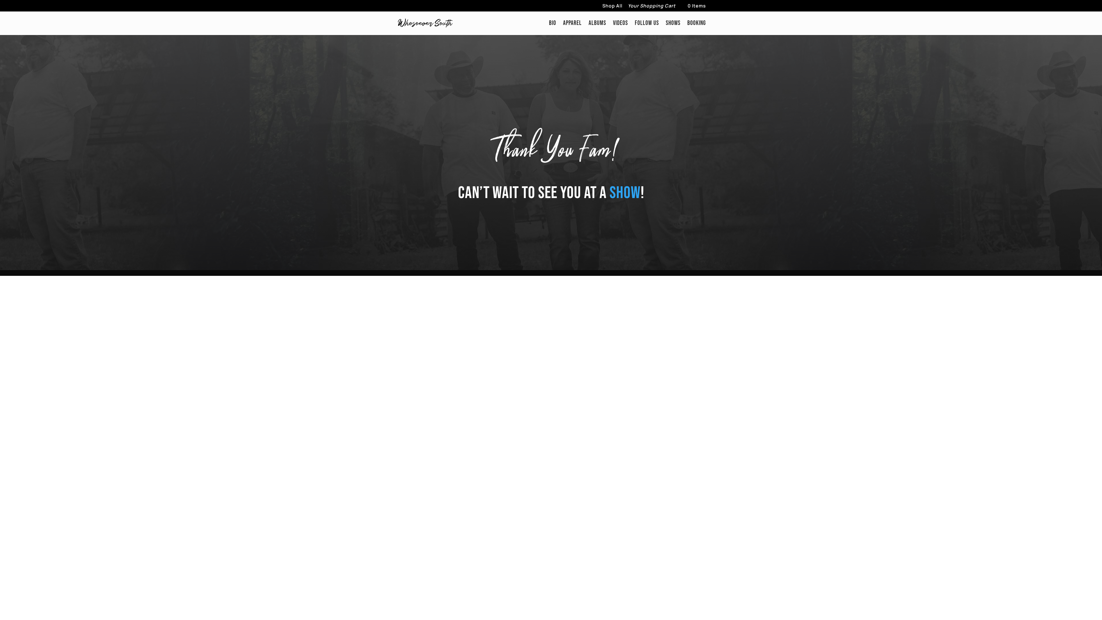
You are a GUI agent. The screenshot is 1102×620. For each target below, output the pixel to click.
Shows (673, 24)
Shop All (612, 6)
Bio (552, 24)
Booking (696, 24)
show (625, 193)
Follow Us (647, 24)
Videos (620, 24)
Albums (597, 24)
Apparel (572, 24)
